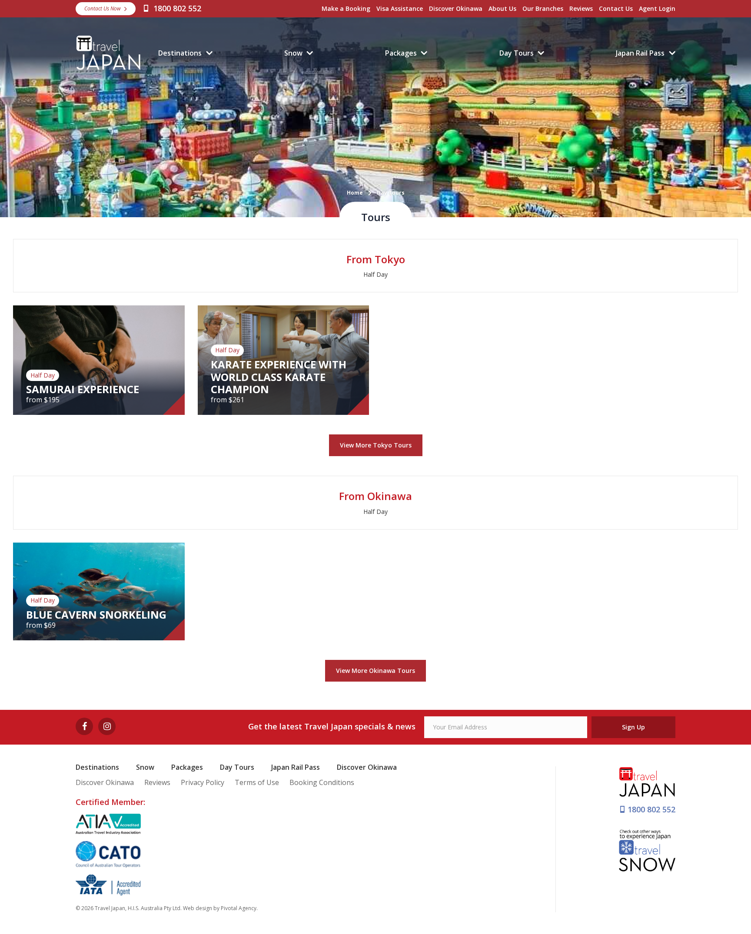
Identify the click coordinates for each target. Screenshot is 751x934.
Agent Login (657, 8)
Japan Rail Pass (640, 53)
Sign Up (633, 727)
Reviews (581, 8)
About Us (502, 8)
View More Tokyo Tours (376, 445)
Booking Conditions (321, 782)
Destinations (180, 53)
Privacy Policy (202, 782)
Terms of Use (257, 782)
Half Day (375, 274)
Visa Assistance (399, 8)
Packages (401, 53)
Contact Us (616, 8)
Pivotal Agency (238, 908)
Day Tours (516, 53)
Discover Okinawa (455, 8)
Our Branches (542, 8)
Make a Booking (346, 8)
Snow (293, 53)
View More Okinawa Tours (375, 670)
